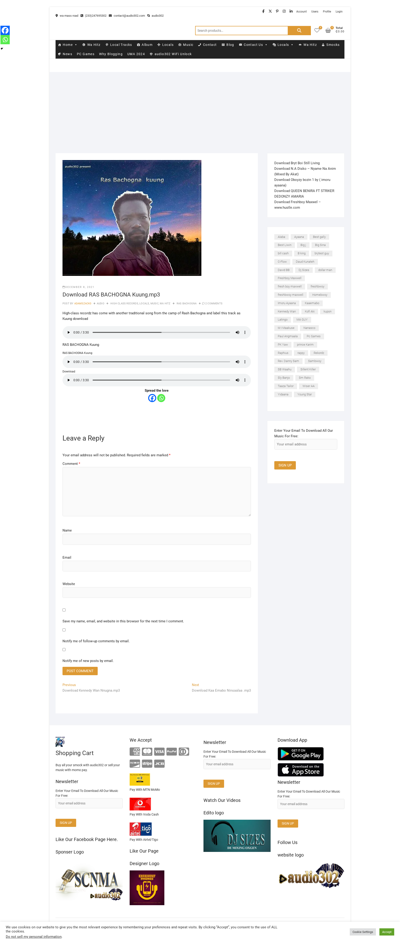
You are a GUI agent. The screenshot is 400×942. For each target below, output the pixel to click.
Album (147, 45)
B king (302, 253)
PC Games (85, 54)
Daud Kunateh (305, 261)
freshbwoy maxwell (290, 294)
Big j (303, 245)
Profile (327, 11)
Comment (71, 464)
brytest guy (322, 253)
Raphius (283, 353)
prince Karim (305, 344)
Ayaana (299, 237)
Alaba (281, 237)
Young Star (304, 394)
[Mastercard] (147, 752)
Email (66, 557)
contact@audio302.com (129, 15)
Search (299, 30)
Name (67, 530)
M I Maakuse (286, 328)
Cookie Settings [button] (363, 932)
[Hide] (2, 48)
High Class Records (124, 303)
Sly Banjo (284, 377)
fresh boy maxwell (290, 286)
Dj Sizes (304, 270)
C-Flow (282, 261)
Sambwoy (314, 361)
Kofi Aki (310, 311)
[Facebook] (152, 398)
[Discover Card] (135, 764)
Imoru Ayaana (287, 303)
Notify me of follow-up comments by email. (96, 641)
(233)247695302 (95, 15)
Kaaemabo (312, 303)
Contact (210, 45)
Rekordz (319, 353)
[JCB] (159, 764)
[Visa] (159, 752)
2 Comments (213, 303)
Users (314, 11)
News (67, 54)
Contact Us (253, 45)
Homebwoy (319, 294)
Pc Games (314, 336)
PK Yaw (283, 344)
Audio (100, 303)
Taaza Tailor (286, 386)
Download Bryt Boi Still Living (297, 163)
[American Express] (135, 752)
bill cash (283, 253)
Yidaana (283, 394)
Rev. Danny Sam (288, 361)
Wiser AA (309, 386)
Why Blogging (111, 54)
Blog (230, 45)
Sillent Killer (308, 369)
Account (301, 11)
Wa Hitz (94, 45)
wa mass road (68, 15)
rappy (301, 353)
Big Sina (320, 245)
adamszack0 (82, 303)
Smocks (333, 45)
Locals (168, 45)
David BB (284, 270)
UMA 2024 (136, 54)
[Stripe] (147, 764)
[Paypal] (171, 752)
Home (68, 45)
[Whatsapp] (161, 398)
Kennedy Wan (287, 311)
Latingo (283, 319)
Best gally (319, 237)
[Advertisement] (200, 106)
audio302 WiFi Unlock (173, 54)
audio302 (157, 15)
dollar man (325, 270)
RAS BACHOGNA (187, 303)
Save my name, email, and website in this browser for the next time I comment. (123, 621)
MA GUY (302, 319)
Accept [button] (386, 932)
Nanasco (309, 328)
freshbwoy (317, 286)
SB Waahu (284, 369)
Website (68, 584)
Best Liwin (284, 245)
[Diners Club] (184, 752)
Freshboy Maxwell (289, 278)
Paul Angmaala (288, 336)
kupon (327, 311)
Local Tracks (121, 45)
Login (339, 11)
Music (188, 45)
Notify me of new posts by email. (88, 661)
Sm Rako (305, 377)
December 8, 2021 (79, 287)
